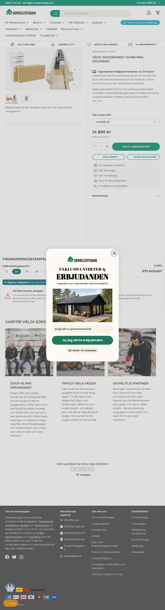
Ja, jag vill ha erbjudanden (82, 340)
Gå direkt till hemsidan (82, 350)
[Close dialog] (114, 253)
